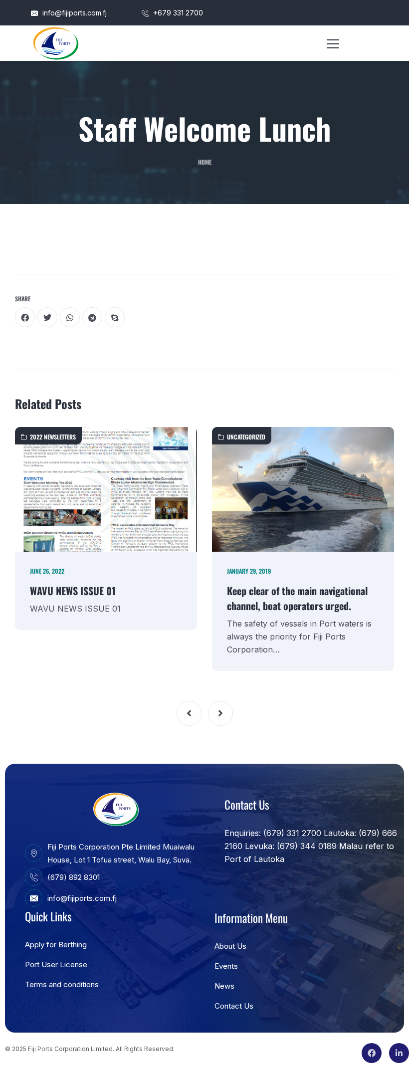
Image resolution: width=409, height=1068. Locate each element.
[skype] (115, 317)
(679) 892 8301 (73, 877)
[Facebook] (372, 1053)
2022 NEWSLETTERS (53, 436)
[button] (189, 713)
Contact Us (233, 1006)
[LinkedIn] (399, 1053)
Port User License (56, 964)
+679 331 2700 (177, 12)
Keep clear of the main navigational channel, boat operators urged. (297, 598)
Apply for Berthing (56, 944)
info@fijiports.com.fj (73, 12)
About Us (230, 946)
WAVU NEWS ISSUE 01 (73, 590)
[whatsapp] (70, 317)
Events (226, 966)
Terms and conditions (62, 984)
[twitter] (47, 317)
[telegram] (92, 317)
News (224, 986)
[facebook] (25, 317)
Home (204, 162)
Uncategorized (246, 436)
